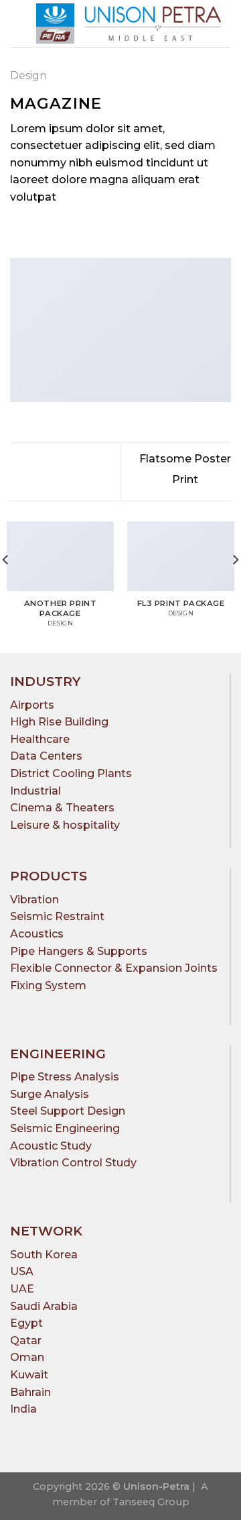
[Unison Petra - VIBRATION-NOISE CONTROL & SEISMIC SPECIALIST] (128, 23)
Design (28, 75)
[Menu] (18, 23)
